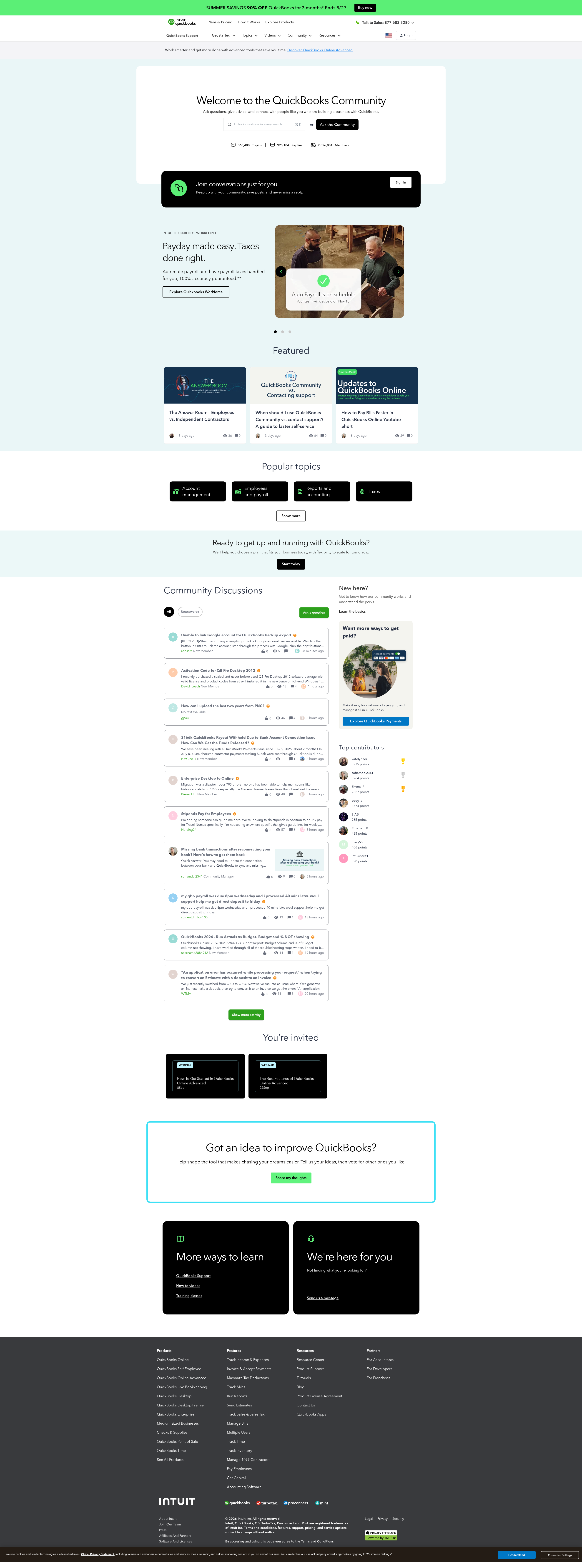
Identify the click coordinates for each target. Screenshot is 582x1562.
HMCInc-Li (188, 759)
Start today (291, 564)
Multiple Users (238, 1432)
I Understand (516, 1555)
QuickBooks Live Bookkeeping (182, 1387)
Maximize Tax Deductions (248, 1378)
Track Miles (236, 1387)
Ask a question (314, 613)
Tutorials (304, 1378)
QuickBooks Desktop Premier (181, 1405)
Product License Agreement (319, 1396)
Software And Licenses (175, 1541)
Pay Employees (239, 1469)
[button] (406, 35)
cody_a (357, 801)
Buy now (365, 7)
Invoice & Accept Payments (249, 1369)
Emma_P (358, 787)
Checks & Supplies (172, 1432)
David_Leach (190, 686)
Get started (222, 35)
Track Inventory (239, 1450)
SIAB (355, 814)
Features (234, 1351)
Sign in (401, 182)
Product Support (310, 1369)
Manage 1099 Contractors (248, 1460)
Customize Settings (560, 1555)
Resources (328, 35)
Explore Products (279, 22)
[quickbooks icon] (239, 1503)
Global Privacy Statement (97, 1554)
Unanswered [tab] (190, 612)
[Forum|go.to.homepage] (182, 35)
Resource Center (310, 1360)
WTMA (186, 994)
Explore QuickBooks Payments (375, 721)
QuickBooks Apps (311, 1414)
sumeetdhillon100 (194, 917)
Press (162, 1530)
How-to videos (188, 1286)
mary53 (357, 842)
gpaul (185, 718)
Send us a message (323, 1298)
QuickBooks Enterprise (175, 1414)
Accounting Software (244, 1487)
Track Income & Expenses (248, 1360)
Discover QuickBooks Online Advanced (320, 50)
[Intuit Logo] (178, 1503)
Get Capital (236, 1478)
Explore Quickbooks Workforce (196, 292)
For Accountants (380, 1360)
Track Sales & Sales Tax (246, 1414)
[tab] (275, 331)
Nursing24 (188, 830)
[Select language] (389, 35)
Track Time (236, 1441)
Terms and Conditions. (317, 1541)
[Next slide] (398, 271)
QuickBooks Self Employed (179, 1369)
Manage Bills (237, 1423)
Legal (369, 1519)
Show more (291, 516)
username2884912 (194, 953)
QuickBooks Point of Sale (177, 1441)
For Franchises (378, 1378)
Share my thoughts (291, 1178)
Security (398, 1519)
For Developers (379, 1369)
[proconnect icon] (296, 1503)
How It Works (249, 22)
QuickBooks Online (173, 1360)
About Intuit (167, 1519)
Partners (373, 1351)
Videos (271, 35)
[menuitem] (272, 35)
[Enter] (227, 124)
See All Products (170, 1460)
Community (298, 35)
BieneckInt (188, 794)
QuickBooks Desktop (174, 1396)
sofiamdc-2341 (192, 876)
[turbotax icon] (267, 1503)
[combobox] (264, 124)
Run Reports (237, 1396)
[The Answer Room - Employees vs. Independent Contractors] (205, 405)
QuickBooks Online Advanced (181, 1378)
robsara (186, 651)
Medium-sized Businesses (178, 1423)
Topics (248, 35)
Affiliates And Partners (175, 1536)
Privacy (383, 1519)
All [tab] (169, 612)
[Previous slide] (281, 271)
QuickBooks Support (193, 1276)
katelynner (359, 759)
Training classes (189, 1296)
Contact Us (306, 1405)
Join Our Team (170, 1524)
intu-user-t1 (360, 856)
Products (164, 1351)
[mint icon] (328, 1503)
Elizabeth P (360, 828)
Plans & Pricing (220, 22)
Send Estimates (239, 1405)
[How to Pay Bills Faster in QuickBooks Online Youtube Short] (377, 405)
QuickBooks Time (171, 1450)
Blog (300, 1387)
